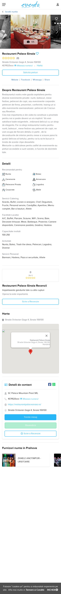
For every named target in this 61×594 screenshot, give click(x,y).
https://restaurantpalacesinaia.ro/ (24, 404)
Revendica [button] (30, 425)
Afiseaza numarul (24, 66)
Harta (39, 65)
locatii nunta (11, 11)
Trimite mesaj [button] (30, 417)
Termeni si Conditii (34, 590)
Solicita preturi (30, 72)
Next (56, 32)
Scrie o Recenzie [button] (30, 301)
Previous (4, 32)
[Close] (46, 335)
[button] (30, 352)
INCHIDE (51, 590)
